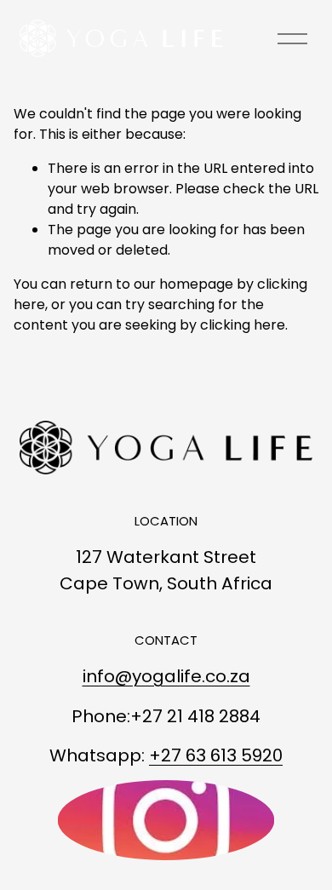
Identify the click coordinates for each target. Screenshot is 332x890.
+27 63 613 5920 (216, 755)
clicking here (242, 325)
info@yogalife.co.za (166, 676)
